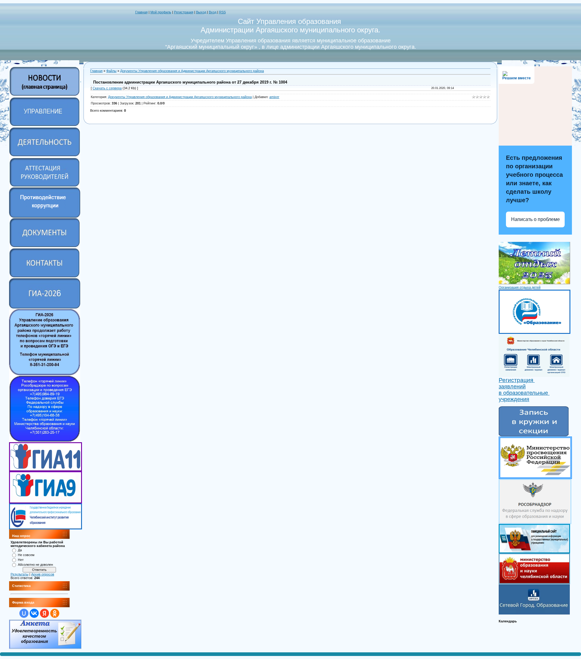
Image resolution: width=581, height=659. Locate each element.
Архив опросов (42, 574)
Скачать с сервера (107, 88)
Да (20, 550)
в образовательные (524, 393)
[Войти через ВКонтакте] (34, 613)
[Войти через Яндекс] (44, 613)
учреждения (514, 399)
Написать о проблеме (535, 219)
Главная (141, 12)
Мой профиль (160, 12)
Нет (21, 560)
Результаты (19, 574)
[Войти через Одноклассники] (54, 613)
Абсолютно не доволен (35, 564)
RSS (222, 12)
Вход (212, 12)
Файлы (111, 71)
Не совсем (26, 555)
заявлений (512, 387)
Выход (201, 12)
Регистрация (183, 12)
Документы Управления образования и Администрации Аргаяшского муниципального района (192, 71)
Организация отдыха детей (519, 287)
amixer (274, 97)
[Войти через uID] (23, 613)
